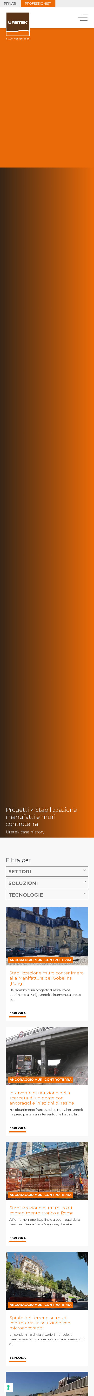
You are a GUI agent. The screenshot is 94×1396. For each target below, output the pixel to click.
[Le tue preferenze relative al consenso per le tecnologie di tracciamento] (8, 1387)
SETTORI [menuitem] (19, 872)
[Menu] (83, 17)
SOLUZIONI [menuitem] (23, 883)
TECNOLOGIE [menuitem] (25, 895)
